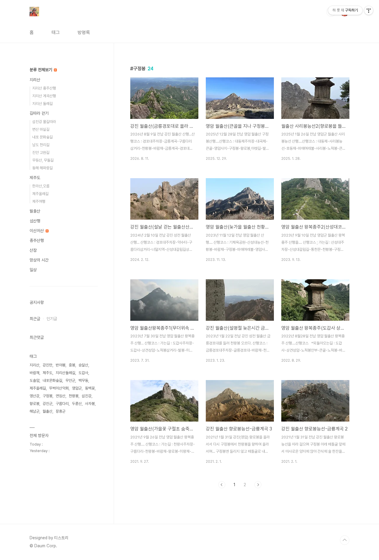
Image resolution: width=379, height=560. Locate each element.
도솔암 (34, 380)
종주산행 (37, 240)
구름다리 (62, 403)
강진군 (47, 403)
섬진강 (86, 396)
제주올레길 (40, 194)
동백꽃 (90, 388)
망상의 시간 (39, 260)
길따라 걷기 (39, 113)
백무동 (83, 380)
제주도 (35, 177)
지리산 (35, 79)
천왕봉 (73, 396)
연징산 (60, 396)
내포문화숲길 (52, 380)
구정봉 (47, 396)
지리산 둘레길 (42, 103)
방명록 (84, 32)
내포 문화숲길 (42, 137)
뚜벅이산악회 (59, 388)
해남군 (34, 411)
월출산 (35, 211)
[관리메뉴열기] (368, 10)
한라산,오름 (40, 186)
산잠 (33, 250)
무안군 (70, 380)
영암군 (77, 388)
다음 (257, 484)
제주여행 (38, 201)
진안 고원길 (40, 152)
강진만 (47, 365)
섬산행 (35, 220)
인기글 (51, 318)
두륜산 (77, 403)
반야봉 (60, 365)
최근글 (35, 318)
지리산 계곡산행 (44, 96)
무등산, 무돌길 (43, 160)
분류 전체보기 (41, 69)
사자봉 (90, 403)
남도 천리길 (40, 145)
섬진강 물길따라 (44, 121)
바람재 (34, 373)
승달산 (83, 365)
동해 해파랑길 (42, 168)
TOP (344, 540)
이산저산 (37, 230)
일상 (33, 269)
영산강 (34, 396)
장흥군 (60, 411)
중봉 (72, 365)
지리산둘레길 (65, 373)
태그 (56, 32)
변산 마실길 (40, 129)
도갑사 (83, 373)
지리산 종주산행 (44, 88)
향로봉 (34, 403)
